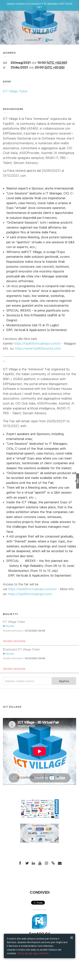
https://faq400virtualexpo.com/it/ (37, 343)
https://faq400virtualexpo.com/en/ (32, 589)
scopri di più (39, 33)
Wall (77, 481)
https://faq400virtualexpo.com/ (30, 594)
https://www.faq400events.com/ (38, 348)
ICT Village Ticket (15, 91)
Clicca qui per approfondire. (33, 953)
